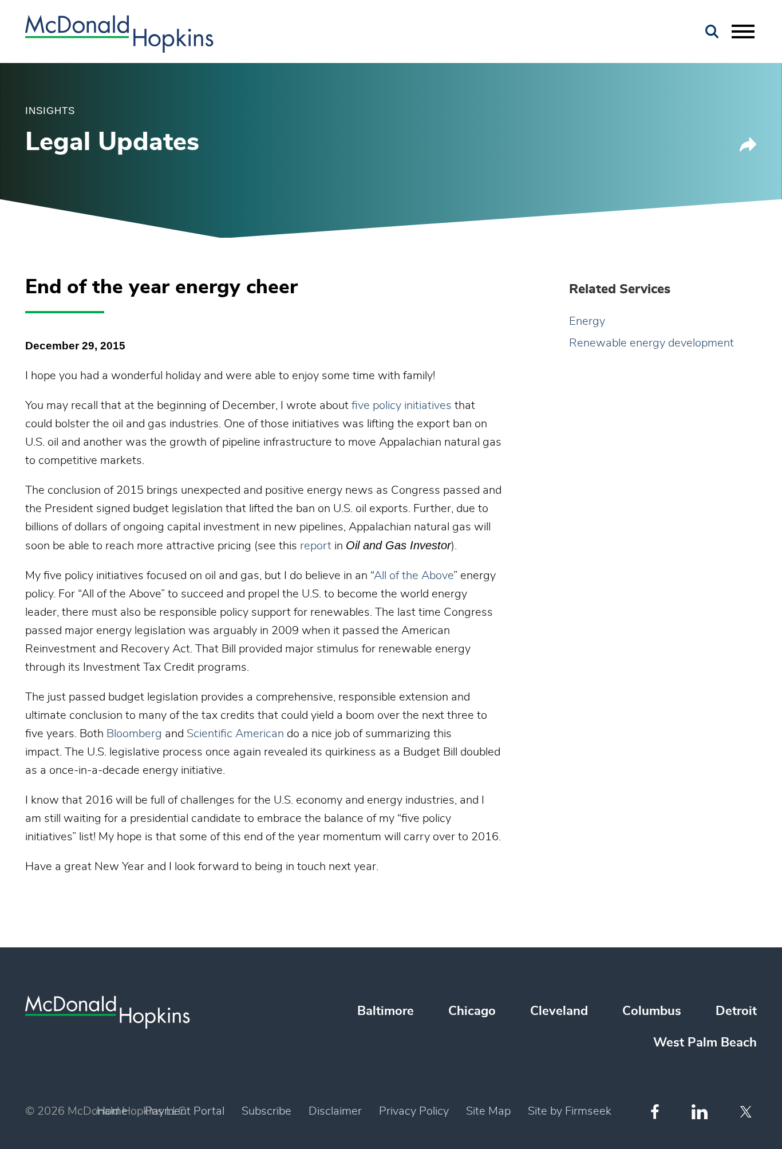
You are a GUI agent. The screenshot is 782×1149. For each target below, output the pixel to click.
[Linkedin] (699, 1112)
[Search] (712, 32)
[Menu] (743, 32)
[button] (748, 148)
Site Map (488, 1111)
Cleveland (559, 1011)
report (315, 546)
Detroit (736, 1011)
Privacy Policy (414, 1111)
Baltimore (385, 1011)
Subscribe (266, 1111)
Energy (587, 321)
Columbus (651, 1011)
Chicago (472, 1011)
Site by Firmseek (569, 1111)
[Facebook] (655, 1111)
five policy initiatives (401, 405)
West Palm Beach (705, 1042)
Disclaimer (335, 1111)
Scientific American (235, 733)
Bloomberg (134, 733)
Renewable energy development (651, 343)
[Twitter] (747, 1112)
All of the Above (413, 575)
